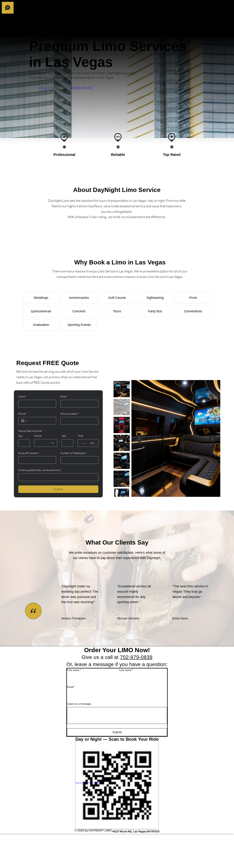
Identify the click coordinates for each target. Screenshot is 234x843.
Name (22, 396)
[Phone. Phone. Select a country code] (24, 421)
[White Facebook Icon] (135, 836)
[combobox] (45, 443)
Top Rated (171, 155)
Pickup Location (70, 413)
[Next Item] (212, 438)
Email (64, 396)
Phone (22, 413)
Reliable (118, 155)
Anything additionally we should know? (39, 470)
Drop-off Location (29, 453)
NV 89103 (135, 831)
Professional (64, 155)
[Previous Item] (139, 438)
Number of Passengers (74, 453)
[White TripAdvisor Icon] (135, 840)
